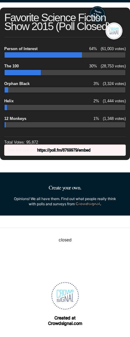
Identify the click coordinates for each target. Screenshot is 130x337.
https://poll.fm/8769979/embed (63, 150)
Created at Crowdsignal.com (65, 320)
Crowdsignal (88, 203)
